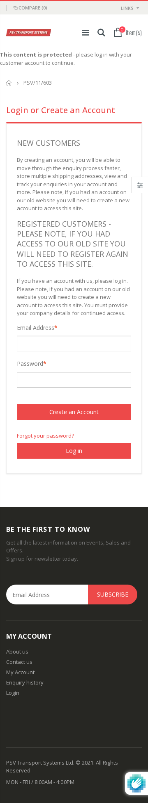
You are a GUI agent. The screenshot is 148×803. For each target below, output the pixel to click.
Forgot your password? (45, 435)
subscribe (112, 594)
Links (127, 8)
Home (9, 82)
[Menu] (85, 32)
